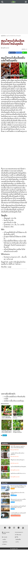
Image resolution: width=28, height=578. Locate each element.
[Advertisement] (14, 19)
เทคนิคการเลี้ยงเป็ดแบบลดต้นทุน (14, 401)
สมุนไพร (4, 435)
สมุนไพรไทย (3, 35)
